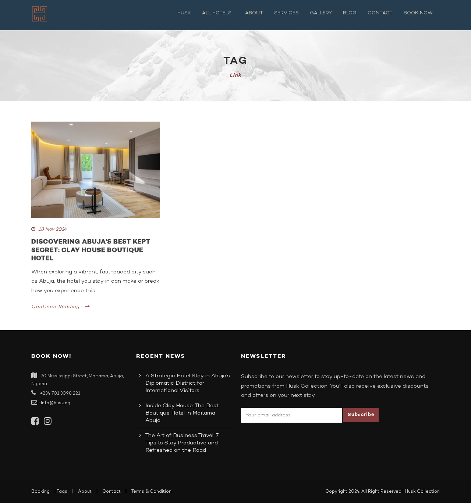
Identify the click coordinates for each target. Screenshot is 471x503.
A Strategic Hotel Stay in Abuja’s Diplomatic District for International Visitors (187, 383)
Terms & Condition (151, 491)
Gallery (321, 13)
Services (286, 13)
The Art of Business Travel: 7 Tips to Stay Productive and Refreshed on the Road (182, 443)
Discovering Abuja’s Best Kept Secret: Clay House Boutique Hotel (90, 249)
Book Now (418, 13)
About (254, 13)
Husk (184, 13)
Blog (350, 13)
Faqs (62, 491)
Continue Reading (55, 307)
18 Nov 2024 (52, 230)
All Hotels (216, 13)
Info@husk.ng (55, 403)
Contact (380, 13)
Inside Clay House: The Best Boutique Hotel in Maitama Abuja (182, 413)
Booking (40, 491)
